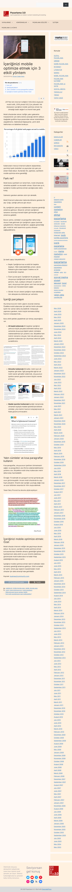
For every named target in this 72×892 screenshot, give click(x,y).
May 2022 (57, 385)
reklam (56, 272)
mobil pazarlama (27, 590)
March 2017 (58, 507)
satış (61, 272)
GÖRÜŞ (56, 143)
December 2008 (59, 755)
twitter (64, 285)
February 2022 (59, 394)
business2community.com (19, 576)
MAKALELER (58, 137)
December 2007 (59, 779)
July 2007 (57, 788)
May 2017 (57, 501)
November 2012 (59, 652)
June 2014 (57, 601)
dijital (56, 212)
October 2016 (59, 521)
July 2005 (57, 838)
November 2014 (59, 587)
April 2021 (57, 412)
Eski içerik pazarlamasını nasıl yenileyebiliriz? (19, 594)
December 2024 (59, 326)
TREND (56, 95)
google (63, 223)
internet (57, 235)
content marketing (58, 208)
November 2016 (59, 518)
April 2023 (57, 365)
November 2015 (59, 551)
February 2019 (59, 456)
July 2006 (57, 812)
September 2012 (60, 658)
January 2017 (58, 513)
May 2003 (57, 847)
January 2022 (59, 397)
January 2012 (58, 675)
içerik (63, 235)
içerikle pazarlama (61, 238)
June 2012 (57, 664)
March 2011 (58, 702)
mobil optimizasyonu (15, 590)
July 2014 (57, 598)
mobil (7, 590)
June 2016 (57, 530)
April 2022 (57, 388)
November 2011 (59, 681)
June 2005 (57, 841)
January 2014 (58, 616)
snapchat (56, 274)
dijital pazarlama (60, 216)
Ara (37, 1)
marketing (58, 254)
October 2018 (58, 462)
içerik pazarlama (59, 244)
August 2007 (58, 785)
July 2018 (57, 468)
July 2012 (57, 661)
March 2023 (58, 368)
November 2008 (59, 758)
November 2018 (59, 459)
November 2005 (59, 829)
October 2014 (59, 590)
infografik (56, 228)
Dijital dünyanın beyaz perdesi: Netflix (16, 592)
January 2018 (58, 480)
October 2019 (59, 444)
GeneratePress (46, 889)
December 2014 (59, 584)
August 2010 (58, 717)
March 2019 (58, 453)
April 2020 (57, 430)
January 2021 (58, 418)
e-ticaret (57, 221)
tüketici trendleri (58, 290)
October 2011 (58, 684)
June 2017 (57, 498)
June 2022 (57, 382)
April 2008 (57, 770)
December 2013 (59, 619)
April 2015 (57, 572)
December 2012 (59, 649)
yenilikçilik (58, 297)
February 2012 (59, 672)
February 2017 (59, 510)
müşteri (57, 257)
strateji (57, 280)
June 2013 (57, 634)
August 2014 (58, 595)
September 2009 (60, 741)
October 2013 (59, 625)
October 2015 (58, 554)
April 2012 (57, 669)
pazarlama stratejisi (58, 269)
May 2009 (57, 749)
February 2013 (59, 643)
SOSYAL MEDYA (59, 89)
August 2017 (58, 492)
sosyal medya (61, 277)
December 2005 (59, 826)
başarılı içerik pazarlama (58, 201)
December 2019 (59, 442)
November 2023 (59, 350)
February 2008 (59, 776)
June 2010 (57, 723)
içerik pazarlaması (60, 248)
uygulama (57, 292)
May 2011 (57, 696)
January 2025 (59, 323)
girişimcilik (57, 223)
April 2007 (57, 797)
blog (55, 204)
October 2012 (58, 655)
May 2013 (57, 637)
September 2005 (60, 835)
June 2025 (57, 314)
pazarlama (60, 262)
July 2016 (57, 527)
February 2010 (59, 732)
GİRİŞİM (56, 61)
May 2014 (57, 604)
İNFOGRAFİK (58, 146)
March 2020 (58, 433)
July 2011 (57, 690)
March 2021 (58, 415)
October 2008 (59, 761)
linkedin (55, 251)
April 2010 (57, 726)
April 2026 (57, 311)
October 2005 (59, 832)
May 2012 (57, 667)
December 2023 (59, 347)
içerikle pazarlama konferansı (61, 240)
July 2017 (57, 495)
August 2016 (58, 524)
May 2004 (57, 844)
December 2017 (59, 483)
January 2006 (59, 823)
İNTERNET (57, 67)
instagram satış (59, 232)
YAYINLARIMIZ (6, 22)
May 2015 (57, 569)
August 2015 (58, 560)
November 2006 (60, 806)
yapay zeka (59, 295)
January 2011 (58, 705)
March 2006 (58, 820)
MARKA (56, 73)
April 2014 (57, 607)
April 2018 (57, 474)
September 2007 (60, 782)
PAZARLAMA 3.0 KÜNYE (9, 27)
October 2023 (59, 353)
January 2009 (59, 752)
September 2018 (60, 465)
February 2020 (59, 436)
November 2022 (59, 376)
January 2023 (59, 370)
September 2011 (59, 687)
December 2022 (59, 373)
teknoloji (57, 283)
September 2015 (60, 557)
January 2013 (58, 646)
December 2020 (59, 421)
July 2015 (57, 563)
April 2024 (57, 338)
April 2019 (57, 450)
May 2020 (57, 427)
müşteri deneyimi (59, 259)
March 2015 (58, 575)
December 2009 (59, 735)
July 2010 (57, 720)
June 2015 (57, 566)
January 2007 (59, 803)
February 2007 (59, 800)
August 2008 (58, 764)
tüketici (56, 288)
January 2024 (59, 344)
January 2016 (58, 545)
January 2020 (59, 439)
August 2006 (58, 809)
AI (54, 197)
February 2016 (59, 542)
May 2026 (57, 308)
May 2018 (57, 471)
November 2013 (59, 622)
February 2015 (59, 578)
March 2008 (58, 773)
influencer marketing (60, 226)
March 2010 (58, 729)
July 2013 (57, 631)
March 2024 (58, 341)
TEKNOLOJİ (58, 92)
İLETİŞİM (55, 22)
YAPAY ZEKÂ (58, 98)
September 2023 (60, 356)
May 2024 (57, 335)
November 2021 (59, 403)
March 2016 (58, 539)
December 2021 (59, 400)
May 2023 (57, 362)
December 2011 (59, 678)
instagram (57, 230)
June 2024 (57, 332)
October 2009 (59, 738)
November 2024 (59, 329)
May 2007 (57, 794)
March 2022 (58, 391)
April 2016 (57, 536)
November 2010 (59, 711)
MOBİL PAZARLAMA (32, 588)
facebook (63, 221)
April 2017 (57, 504)
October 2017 (58, 489)
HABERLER (9, 588)
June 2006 (58, 815)
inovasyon (62, 228)
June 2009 (58, 746)
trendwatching (57, 285)
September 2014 (60, 593)
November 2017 (59, 486)
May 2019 (57, 447)
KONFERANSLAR (21, 22)
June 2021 (57, 406)
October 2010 (59, 714)
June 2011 (57, 693)
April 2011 (57, 699)
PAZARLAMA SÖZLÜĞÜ (40, 22)
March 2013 (58, 640)
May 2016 (57, 533)
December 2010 (59, 708)
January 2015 (58, 581)
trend (64, 283)
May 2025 (57, 317)
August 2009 (58, 743)
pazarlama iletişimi (60, 265)
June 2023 (57, 359)
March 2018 (58, 477)
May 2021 (57, 409)
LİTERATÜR (58, 70)
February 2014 (59, 613)
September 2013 (60, 628)
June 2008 (57, 767)
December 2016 (59, 516)
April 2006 (57, 818)
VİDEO (56, 149)
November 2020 (59, 424)
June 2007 (57, 791)
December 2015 (59, 548)
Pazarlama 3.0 (18, 12)
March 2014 (58, 610)
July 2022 (57, 379)
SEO (65, 272)
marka (61, 251)
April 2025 (57, 320)
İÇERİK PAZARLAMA (19, 588)
